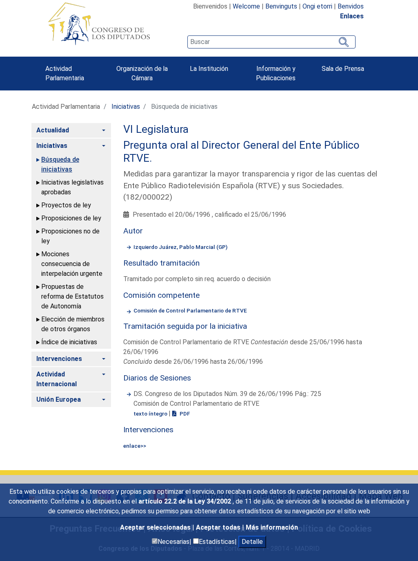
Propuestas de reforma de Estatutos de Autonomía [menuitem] (72, 296)
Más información (272, 527)
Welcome (246, 6)
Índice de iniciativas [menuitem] (69, 342)
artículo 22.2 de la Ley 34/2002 (185, 501)
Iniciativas (125, 106)
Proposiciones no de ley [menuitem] (70, 236)
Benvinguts (281, 6)
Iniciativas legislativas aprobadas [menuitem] (72, 187)
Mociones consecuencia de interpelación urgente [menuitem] (71, 263)
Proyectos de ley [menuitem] (66, 205)
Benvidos (351, 6)
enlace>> (134, 445)
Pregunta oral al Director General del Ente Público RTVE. (241, 151)
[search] (271, 41)
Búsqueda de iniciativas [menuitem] (60, 164)
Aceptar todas (219, 527)
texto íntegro (151, 413)
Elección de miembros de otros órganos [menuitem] (72, 324)
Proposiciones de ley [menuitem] (71, 218)
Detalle (252, 542)
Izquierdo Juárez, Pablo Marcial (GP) (180, 247)
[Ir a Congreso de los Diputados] (99, 23)
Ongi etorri (317, 6)
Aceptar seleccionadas (156, 527)
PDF (184, 413)
